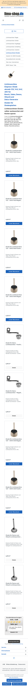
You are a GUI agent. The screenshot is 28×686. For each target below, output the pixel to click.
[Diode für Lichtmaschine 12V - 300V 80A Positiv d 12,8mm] (14, 237)
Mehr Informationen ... (14, 677)
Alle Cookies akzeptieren (19, 683)
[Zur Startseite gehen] (14, 14)
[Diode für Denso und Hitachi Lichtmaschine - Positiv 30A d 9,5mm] (14, 525)
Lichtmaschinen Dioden (13, 53)
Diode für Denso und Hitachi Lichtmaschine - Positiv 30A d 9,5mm (13, 536)
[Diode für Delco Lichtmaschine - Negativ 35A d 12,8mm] (14, 381)
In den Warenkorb (14, 175)
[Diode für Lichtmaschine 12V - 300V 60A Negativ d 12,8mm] (14, 429)
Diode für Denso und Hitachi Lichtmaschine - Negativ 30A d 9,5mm (13, 584)
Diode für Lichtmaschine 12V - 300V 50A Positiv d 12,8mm (14, 151)
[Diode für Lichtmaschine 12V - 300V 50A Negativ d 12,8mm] (14, 189)
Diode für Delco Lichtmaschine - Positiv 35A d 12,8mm (13, 343)
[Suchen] (19, 20)
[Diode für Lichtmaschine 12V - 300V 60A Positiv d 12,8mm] (14, 477)
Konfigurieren (6, 683)
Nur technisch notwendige (14, 680)
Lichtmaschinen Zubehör (12, 50)
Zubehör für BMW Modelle (13, 56)
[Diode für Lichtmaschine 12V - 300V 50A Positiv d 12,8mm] (14, 141)
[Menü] (3, 20)
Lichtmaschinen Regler (12, 37)
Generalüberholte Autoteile (13, 59)
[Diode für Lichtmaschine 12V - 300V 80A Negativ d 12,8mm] (14, 285)
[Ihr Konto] (23, 20)
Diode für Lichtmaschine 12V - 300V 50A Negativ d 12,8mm (14, 199)
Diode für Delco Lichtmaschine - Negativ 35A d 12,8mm (14, 391)
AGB (4, 664)
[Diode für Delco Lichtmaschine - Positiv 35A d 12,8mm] (14, 333)
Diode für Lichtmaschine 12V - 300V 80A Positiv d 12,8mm (14, 247)
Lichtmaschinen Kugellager (13, 43)
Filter (15, 31)
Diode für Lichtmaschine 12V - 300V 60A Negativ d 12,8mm (14, 440)
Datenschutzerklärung (17, 643)
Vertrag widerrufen (14, 641)
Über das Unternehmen (12, 62)
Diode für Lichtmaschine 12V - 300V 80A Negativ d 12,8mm (14, 295)
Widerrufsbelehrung (11, 664)
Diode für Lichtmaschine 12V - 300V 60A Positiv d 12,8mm (14, 488)
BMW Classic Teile (11, 65)
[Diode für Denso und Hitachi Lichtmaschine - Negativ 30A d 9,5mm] (14, 573)
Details (14, 367)
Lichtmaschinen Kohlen (12, 40)
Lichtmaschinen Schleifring (13, 46)
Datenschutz (21, 664)
